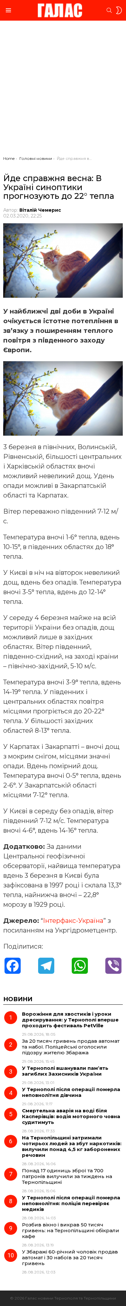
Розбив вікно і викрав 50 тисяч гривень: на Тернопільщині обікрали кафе (70, 1230)
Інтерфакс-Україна (73, 920)
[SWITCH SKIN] (119, 10)
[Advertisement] (63, 90)
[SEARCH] (109, 10)
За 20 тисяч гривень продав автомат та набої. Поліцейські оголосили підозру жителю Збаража (71, 1047)
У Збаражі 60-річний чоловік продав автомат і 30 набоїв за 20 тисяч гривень (70, 1257)
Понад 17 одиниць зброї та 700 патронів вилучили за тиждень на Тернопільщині (67, 1176)
